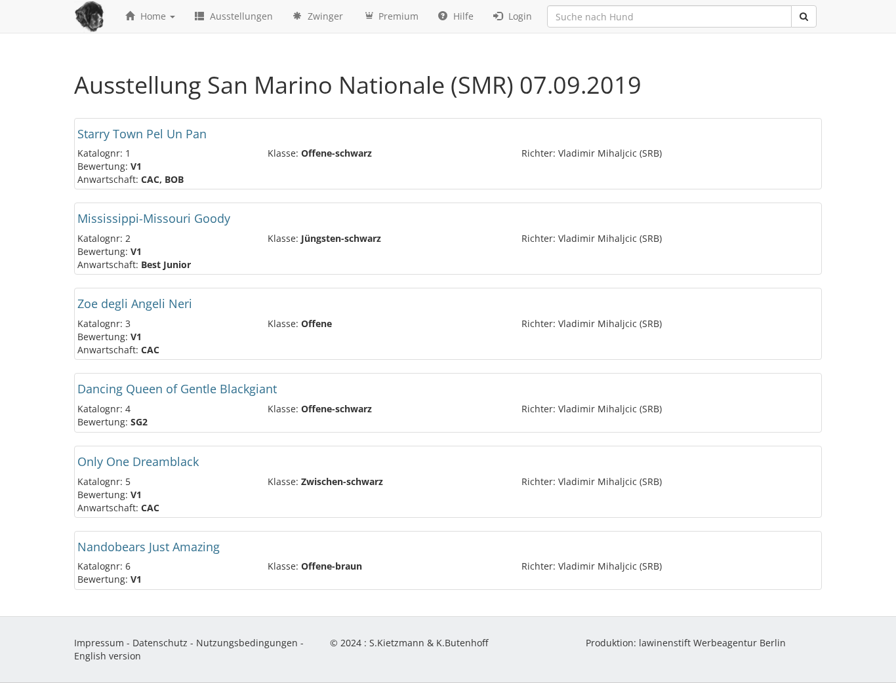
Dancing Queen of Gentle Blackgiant (177, 389)
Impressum (99, 642)
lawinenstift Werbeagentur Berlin (712, 642)
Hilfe (462, 16)
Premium (397, 16)
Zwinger (324, 16)
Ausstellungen (240, 16)
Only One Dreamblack (138, 461)
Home (153, 16)
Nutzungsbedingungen (247, 642)
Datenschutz (160, 642)
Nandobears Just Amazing (148, 547)
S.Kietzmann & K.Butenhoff (428, 642)
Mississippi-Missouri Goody (153, 218)
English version (107, 656)
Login (519, 16)
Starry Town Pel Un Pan (142, 134)
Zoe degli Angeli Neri (134, 303)
